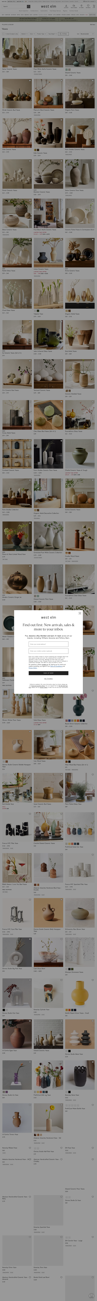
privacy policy (43, 687)
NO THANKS (48, 679)
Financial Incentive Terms (38, 686)
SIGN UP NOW (48, 673)
